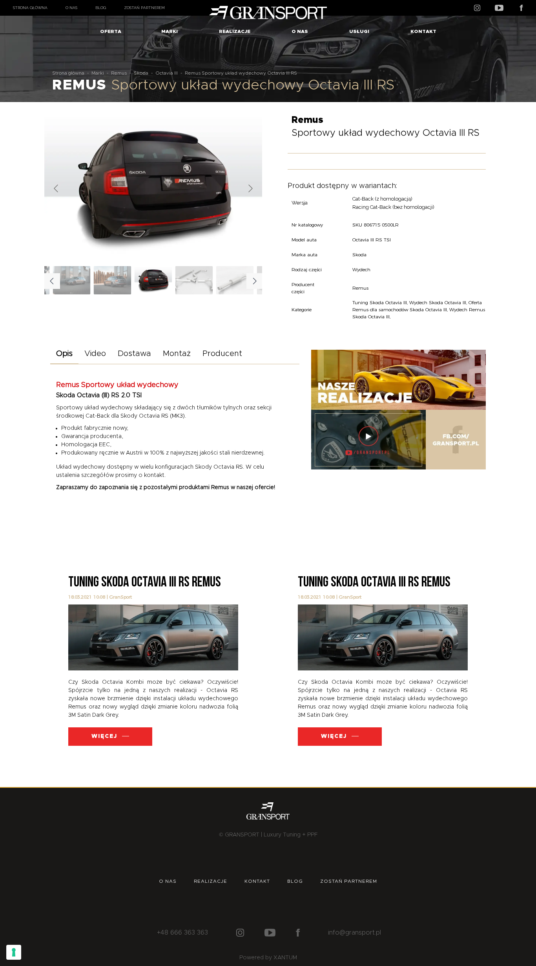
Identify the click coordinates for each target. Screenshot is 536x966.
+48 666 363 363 (182, 932)
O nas (71, 7)
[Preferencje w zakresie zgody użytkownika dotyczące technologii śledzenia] (13, 952)
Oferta (110, 31)
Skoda (141, 73)
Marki (169, 31)
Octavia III (166, 73)
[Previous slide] (56, 188)
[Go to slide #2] (194, 280)
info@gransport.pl (354, 932)
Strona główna (30, 7)
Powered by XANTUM (268, 958)
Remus (119, 73)
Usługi (359, 31)
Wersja (300, 203)
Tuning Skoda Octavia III (379, 302)
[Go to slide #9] (112, 280)
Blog (100, 7)
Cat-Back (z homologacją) (382, 199)
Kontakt (423, 31)
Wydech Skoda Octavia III (437, 302)
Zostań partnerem (144, 7)
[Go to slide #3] (235, 280)
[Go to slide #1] (153, 280)
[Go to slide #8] (72, 280)
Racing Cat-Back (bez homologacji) (393, 207)
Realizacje (234, 31)
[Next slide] (250, 188)
